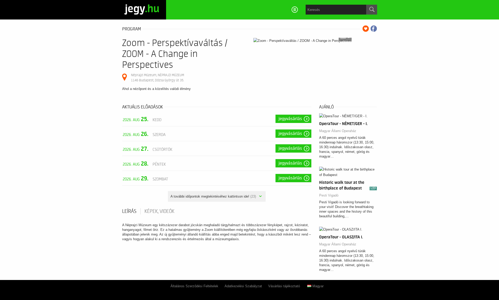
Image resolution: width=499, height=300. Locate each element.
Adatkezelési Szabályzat (243, 286)
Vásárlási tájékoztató (284, 286)
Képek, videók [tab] (159, 211)
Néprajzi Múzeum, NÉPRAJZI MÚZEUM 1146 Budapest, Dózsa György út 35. (157, 77)
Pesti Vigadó (328, 195)
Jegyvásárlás (290, 118)
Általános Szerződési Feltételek (194, 286)
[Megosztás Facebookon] (374, 28)
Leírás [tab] (129, 211)
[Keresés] (371, 10)
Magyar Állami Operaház (337, 131)
